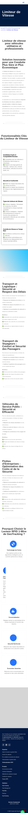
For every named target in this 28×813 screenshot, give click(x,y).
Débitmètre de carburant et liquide (9, 774)
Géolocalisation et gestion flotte (9, 759)
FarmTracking (5, 795)
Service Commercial (14, 802)
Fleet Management (6, 788)
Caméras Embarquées (7, 771)
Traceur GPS (5, 779)
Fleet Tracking (5, 785)
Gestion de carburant (6, 754)
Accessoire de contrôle (7, 769)
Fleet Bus (4, 790)
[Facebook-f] (3, 745)
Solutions (4, 783)
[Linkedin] (6, 745)
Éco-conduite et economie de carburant (10, 757)
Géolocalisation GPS (7, 762)
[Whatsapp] (9, 745)
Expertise (4, 749)
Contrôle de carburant (6, 776)
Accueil (3, 28)
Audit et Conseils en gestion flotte (9, 752)
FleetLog (4, 793)
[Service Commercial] (14, 799)
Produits (8, 28)
